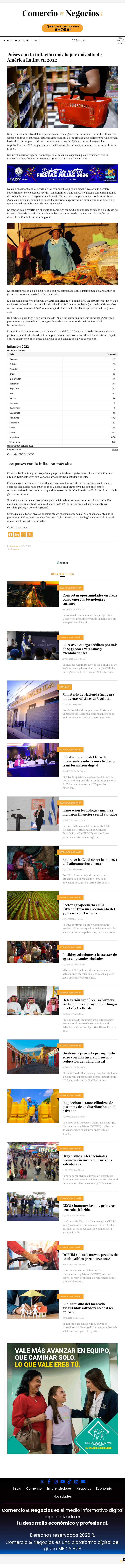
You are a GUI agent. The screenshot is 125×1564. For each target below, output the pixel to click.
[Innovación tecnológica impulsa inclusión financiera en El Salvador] (33, 813)
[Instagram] (56, 1481)
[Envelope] (83, 1481)
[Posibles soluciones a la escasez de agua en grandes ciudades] (33, 951)
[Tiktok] (69, 1481)
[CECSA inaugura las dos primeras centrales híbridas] (33, 1205)
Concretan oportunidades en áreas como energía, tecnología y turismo (89, 599)
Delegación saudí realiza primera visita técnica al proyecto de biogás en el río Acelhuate (89, 1004)
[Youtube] (62, 1481)
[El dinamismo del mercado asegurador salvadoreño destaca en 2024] (33, 1304)
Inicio (17, 1488)
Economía (15, 549)
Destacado (64, 588)
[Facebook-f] (49, 1481)
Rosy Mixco (15, 546)
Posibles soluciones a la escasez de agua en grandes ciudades (89, 956)
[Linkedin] (76, 1481)
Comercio (34, 1488)
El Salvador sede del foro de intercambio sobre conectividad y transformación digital (88, 761)
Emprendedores (59, 1488)
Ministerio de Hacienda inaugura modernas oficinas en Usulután (88, 696)
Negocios (83, 1488)
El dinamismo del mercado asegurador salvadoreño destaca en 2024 (87, 1308)
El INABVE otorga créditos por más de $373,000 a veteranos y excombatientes (90, 648)
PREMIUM (78, 40)
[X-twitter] (42, 1481)
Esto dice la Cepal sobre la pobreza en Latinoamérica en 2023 (89, 861)
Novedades (62, 1496)
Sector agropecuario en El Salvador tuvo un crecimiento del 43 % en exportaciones (88, 909)
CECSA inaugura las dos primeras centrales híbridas (88, 1207)
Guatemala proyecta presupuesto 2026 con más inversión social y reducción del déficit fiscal (88, 1057)
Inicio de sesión (120, 40)
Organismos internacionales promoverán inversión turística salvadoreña (87, 1160)
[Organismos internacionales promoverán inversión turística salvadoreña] (33, 1161)
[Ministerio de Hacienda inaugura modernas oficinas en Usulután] (33, 709)
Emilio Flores (79, 659)
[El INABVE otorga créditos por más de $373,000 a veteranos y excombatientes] (33, 645)
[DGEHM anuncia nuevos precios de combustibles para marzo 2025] (33, 1255)
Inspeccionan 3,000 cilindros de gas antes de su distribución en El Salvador (89, 1106)
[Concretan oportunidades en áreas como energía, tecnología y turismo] (33, 593)
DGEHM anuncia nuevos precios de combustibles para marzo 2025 (90, 1256)
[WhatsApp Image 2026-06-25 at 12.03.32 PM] (62, 173)
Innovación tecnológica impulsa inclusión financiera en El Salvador (89, 812)
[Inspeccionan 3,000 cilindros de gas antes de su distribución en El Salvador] (33, 1105)
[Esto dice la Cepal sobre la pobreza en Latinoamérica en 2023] (33, 862)
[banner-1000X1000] (62, 1398)
